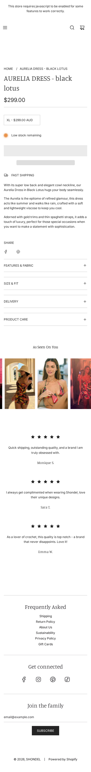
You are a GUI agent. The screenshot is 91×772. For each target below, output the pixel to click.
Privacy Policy (45, 638)
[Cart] (82, 27)
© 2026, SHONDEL (27, 759)
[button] (45, 150)
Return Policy (45, 622)
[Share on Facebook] (6, 251)
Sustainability (45, 633)
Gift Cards (45, 644)
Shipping (45, 616)
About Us (45, 627)
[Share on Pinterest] (18, 251)
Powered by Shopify (63, 759)
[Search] (72, 27)
